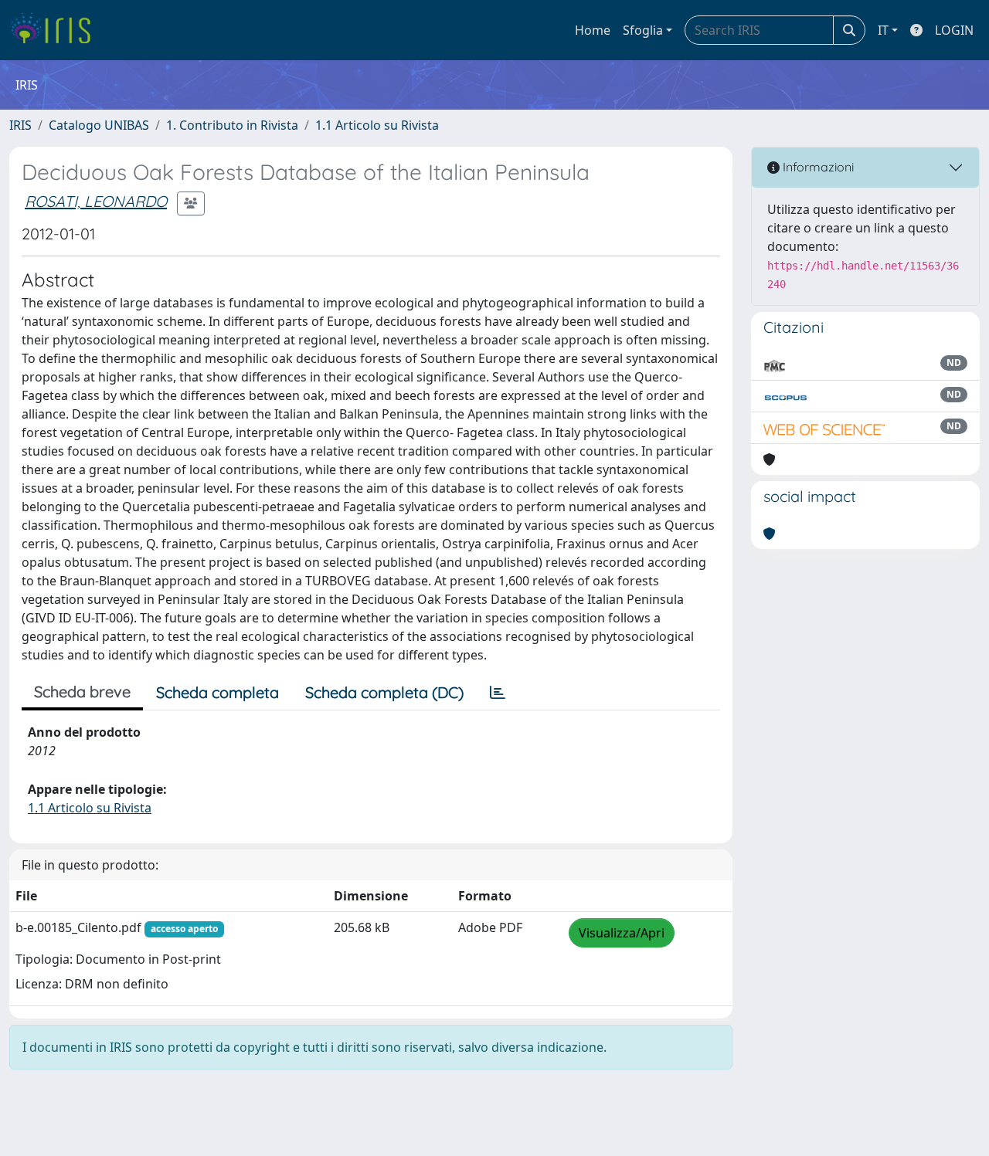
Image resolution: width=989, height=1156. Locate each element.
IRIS (20, 125)
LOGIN (954, 30)
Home (592, 30)
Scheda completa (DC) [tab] (384, 692)
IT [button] (883, 30)
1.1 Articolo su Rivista (377, 125)
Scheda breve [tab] (82, 691)
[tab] (497, 692)
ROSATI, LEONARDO (96, 201)
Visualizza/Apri (621, 932)
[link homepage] (56, 30)
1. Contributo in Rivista (232, 125)
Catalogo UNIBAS (99, 125)
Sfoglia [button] (643, 30)
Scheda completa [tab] (217, 692)
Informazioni (817, 167)
